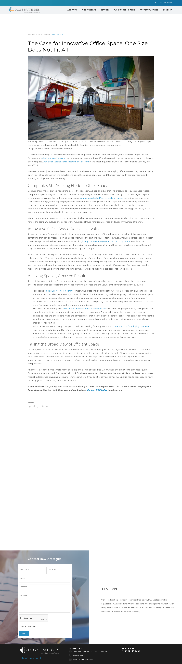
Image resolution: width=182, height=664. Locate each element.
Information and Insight (30, 658)
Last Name (52, 570)
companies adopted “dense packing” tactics (101, 198)
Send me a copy (29, 626)
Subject (23, 587)
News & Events (57, 34)
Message (23, 595)
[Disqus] (91, 452)
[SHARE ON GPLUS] (38, 406)
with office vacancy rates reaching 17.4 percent (66, 162)
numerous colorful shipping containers (131, 326)
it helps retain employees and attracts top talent (106, 241)
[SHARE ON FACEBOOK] (34, 406)
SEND (24, 634)
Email (22, 578)
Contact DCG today (97, 390)
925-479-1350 (163, 3)
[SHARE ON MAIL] (47, 406)
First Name (24, 570)
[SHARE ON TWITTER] (30, 406)
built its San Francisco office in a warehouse (84, 308)
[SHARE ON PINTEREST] (43, 406)
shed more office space (53, 158)
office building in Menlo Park (58, 291)
